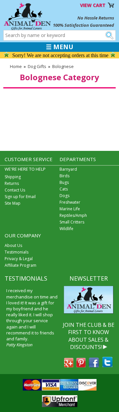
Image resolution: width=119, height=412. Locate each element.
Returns (12, 183)
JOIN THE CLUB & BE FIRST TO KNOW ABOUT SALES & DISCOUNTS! (88, 336)
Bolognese (63, 66)
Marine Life (70, 209)
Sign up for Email (20, 196)
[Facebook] (94, 365)
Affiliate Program (20, 265)
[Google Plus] (68, 365)
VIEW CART (92, 5)
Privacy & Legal (19, 258)
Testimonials (16, 252)
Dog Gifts (37, 66)
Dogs (64, 195)
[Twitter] (107, 365)
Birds (64, 176)
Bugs (64, 182)
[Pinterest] (81, 365)
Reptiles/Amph (73, 215)
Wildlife (66, 228)
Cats (64, 189)
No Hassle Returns (95, 18)
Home (16, 66)
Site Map (12, 203)
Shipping (13, 177)
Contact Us (15, 190)
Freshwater (70, 202)
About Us (13, 245)
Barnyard (68, 169)
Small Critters (72, 222)
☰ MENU (59, 47)
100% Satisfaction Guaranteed (83, 25)
